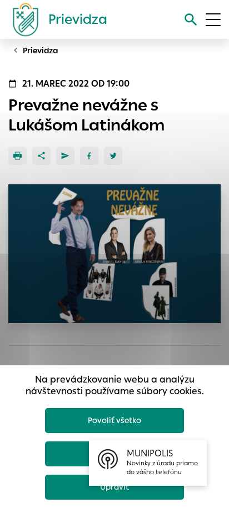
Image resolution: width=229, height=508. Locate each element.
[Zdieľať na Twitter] (113, 156)
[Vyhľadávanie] (191, 19)
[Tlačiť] (17, 156)
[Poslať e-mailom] (65, 156)
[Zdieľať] (41, 156)
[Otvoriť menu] (213, 19)
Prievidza (40, 51)
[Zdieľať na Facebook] (89, 156)
